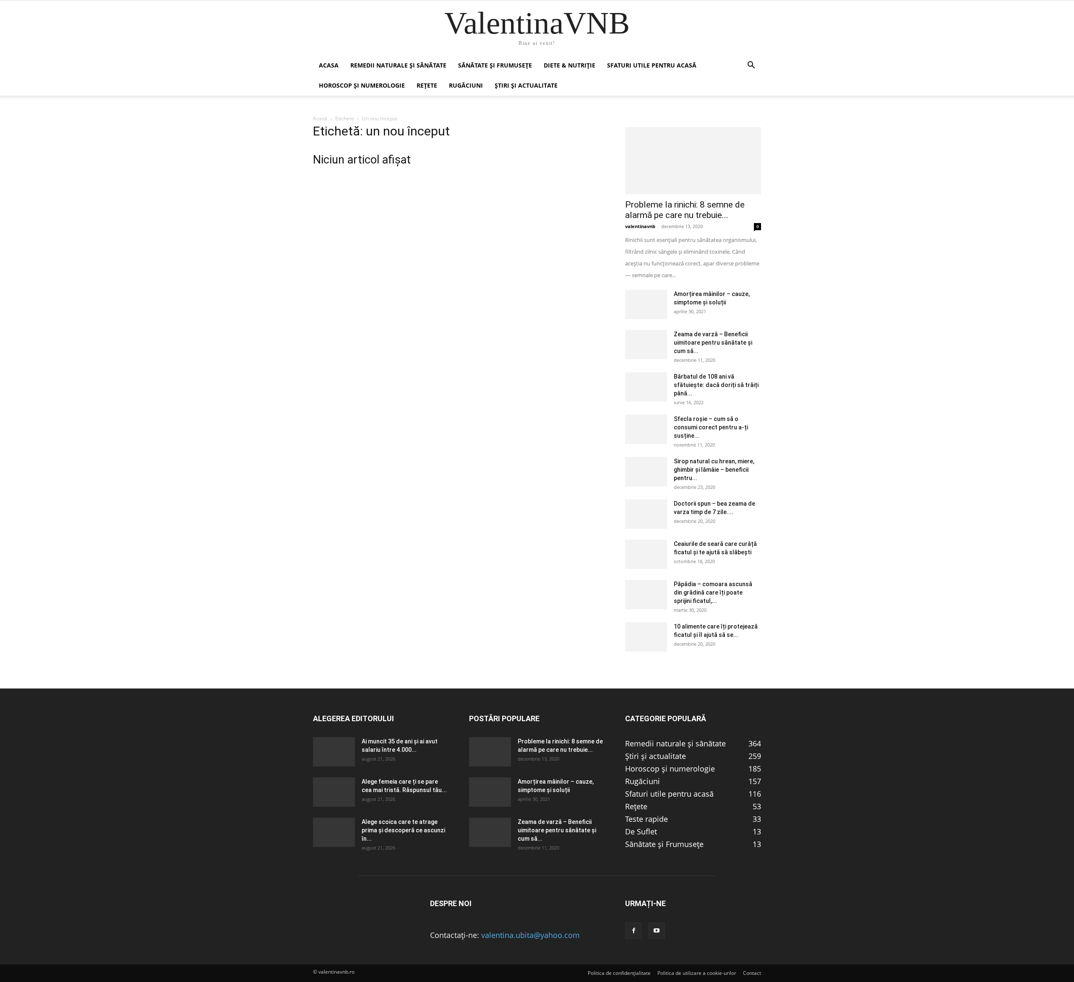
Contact (752, 973)
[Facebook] (633, 930)
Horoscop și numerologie (362, 85)
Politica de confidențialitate (619, 973)
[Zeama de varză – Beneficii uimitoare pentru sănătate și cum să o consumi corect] (646, 344)
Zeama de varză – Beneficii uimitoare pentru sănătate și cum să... (713, 342)
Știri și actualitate (526, 85)
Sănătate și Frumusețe (495, 65)
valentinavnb (640, 226)
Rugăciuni (466, 85)
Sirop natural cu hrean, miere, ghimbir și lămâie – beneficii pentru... (714, 469)
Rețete (427, 85)
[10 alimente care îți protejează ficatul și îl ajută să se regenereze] (646, 637)
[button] (751, 65)
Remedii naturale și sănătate (398, 65)
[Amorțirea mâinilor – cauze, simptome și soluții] (646, 304)
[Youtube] (656, 930)
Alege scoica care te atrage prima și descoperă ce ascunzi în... (403, 830)
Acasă (320, 118)
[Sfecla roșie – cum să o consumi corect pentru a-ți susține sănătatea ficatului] (646, 429)
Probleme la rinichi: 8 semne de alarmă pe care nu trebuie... (685, 210)
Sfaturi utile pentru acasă (651, 65)
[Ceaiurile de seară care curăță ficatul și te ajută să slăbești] (646, 554)
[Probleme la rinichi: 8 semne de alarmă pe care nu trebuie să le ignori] (693, 160)
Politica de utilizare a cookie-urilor (696, 973)
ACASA (329, 65)
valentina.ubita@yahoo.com (530, 935)
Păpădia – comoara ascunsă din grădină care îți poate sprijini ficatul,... (713, 592)
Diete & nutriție (569, 65)
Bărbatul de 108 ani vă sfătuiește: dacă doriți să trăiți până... (716, 385)
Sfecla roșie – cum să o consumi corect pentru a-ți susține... (711, 427)
